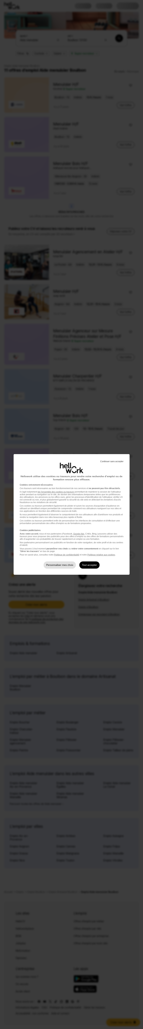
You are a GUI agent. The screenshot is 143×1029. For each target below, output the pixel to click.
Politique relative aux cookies (101, 555)
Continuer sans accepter (111, 461)
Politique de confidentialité (66, 555)
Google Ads (78, 534)
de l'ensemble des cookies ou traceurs (56, 492)
